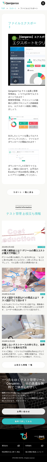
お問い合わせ (23, 411)
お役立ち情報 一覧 (23, 365)
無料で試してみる (23, 421)
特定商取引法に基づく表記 (11, 452)
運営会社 (5, 446)
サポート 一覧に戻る (23, 192)
